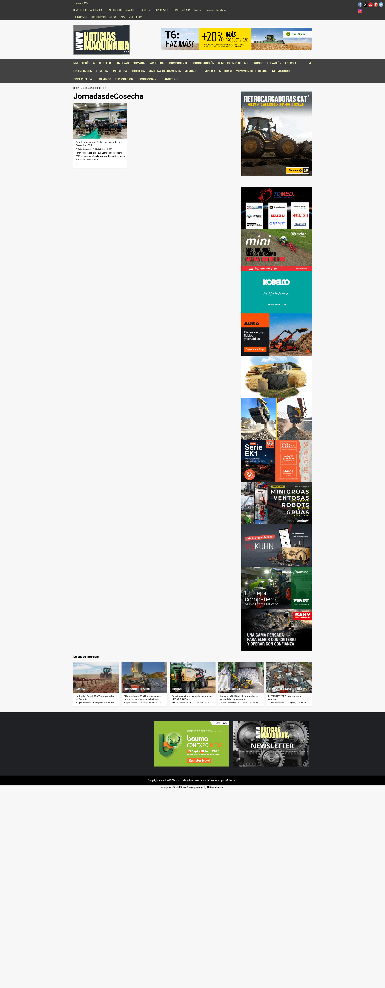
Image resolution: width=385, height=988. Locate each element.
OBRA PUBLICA (82, 79)
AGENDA (186, 10)
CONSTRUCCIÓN (203, 63)
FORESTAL (102, 71)
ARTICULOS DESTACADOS (121, 10)
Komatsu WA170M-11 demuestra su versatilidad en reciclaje (239, 698)
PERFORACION (124, 79)
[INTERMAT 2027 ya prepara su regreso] (289, 677)
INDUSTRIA (120, 71)
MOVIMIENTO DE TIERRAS (252, 71)
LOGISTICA (138, 71)
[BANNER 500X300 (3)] (276, 503)
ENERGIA (290, 63)
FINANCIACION (82, 71)
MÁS (78, 164)
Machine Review (117, 17)
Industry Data (81, 17)
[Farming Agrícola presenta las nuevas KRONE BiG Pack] (193, 677)
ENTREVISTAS (144, 10)
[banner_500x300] (276, 461)
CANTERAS (122, 63)
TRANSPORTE (169, 79)
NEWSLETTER (80, 10)
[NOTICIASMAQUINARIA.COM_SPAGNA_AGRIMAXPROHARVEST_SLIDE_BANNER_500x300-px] (276, 376)
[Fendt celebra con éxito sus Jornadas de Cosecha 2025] (100, 121)
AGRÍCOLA (88, 63)
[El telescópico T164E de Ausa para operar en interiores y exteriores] (144, 677)
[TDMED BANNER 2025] (276, 207)
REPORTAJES (161, 10)
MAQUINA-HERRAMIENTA (165, 71)
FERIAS (175, 10)
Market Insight (135, 17)
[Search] (310, 63)
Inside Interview (98, 17)
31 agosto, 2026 (101, 703)
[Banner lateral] (276, 545)
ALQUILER (105, 63)
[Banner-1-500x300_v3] (276, 334)
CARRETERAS (156, 63)
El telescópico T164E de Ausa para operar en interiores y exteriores (142, 698)
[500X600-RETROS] (276, 133)
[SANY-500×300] (276, 629)
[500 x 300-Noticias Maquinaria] (191, 743)
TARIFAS (198, 10)
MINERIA (210, 71)
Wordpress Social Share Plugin (177, 787)
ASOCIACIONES (97, 10)
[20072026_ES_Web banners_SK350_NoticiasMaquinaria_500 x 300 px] (276, 292)
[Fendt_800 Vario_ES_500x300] (276, 587)
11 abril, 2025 (100, 149)
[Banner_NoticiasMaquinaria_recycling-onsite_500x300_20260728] (276, 418)
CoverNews (214, 780)
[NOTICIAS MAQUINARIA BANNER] (276, 250)
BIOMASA (138, 63)
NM (75, 63)
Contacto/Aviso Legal (216, 10)
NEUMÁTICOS (281, 71)
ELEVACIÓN (274, 63)
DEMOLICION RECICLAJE (233, 63)
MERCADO (191, 71)
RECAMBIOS (103, 79)
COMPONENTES (179, 63)
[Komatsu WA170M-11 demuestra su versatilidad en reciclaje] (241, 677)
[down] (199, 71)
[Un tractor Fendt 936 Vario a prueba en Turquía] (96, 677)
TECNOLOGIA (145, 79)
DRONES (258, 63)
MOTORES (225, 71)
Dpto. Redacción (84, 149)
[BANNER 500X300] (271, 743)
